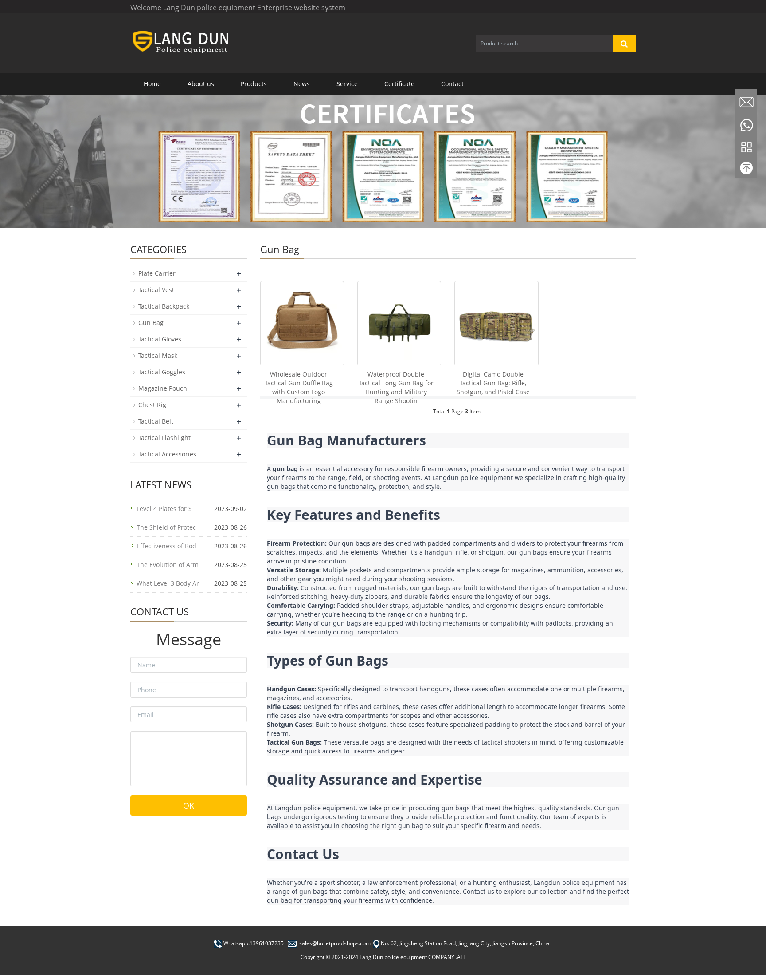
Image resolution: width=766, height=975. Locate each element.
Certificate (399, 83)
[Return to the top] (746, 170)
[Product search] (624, 43)
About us (201, 83)
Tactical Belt (155, 421)
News (301, 83)
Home (152, 83)
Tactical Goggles (161, 372)
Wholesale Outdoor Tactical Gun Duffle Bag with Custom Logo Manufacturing (299, 387)
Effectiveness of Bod (166, 546)
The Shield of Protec (166, 527)
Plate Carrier (157, 273)
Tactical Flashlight (164, 437)
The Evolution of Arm (168, 564)
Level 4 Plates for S (164, 508)
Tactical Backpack (163, 306)
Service (347, 83)
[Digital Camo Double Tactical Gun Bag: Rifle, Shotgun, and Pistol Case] (496, 323)
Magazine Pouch (162, 388)
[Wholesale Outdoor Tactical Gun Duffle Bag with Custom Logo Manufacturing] (302, 323)
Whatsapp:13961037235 (253, 943)
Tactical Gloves (159, 339)
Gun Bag (151, 322)
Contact (452, 83)
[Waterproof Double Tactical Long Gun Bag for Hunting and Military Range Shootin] (399, 323)
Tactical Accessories (167, 454)
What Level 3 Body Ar (168, 583)
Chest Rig (152, 404)
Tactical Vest (156, 289)
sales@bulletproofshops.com (335, 943)
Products (254, 83)
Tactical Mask (157, 355)
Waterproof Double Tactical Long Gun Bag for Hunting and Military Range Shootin (396, 387)
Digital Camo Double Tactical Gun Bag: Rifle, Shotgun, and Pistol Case (493, 383)
